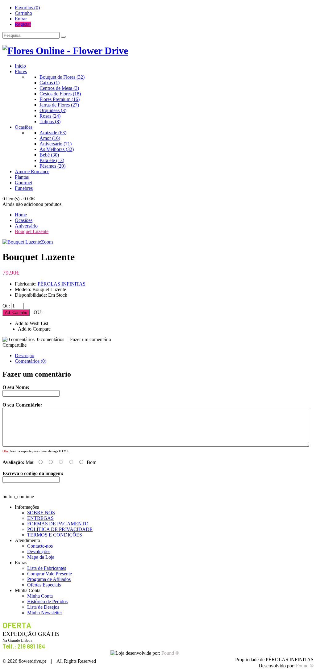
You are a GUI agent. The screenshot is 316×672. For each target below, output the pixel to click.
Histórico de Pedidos (47, 601)
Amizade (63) (53, 132)
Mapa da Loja (40, 557)
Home (21, 214)
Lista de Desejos (43, 607)
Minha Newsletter (44, 612)
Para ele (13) (52, 160)
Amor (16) (50, 138)
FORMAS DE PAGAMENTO (58, 523)
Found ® (305, 665)
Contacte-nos (40, 546)
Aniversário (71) (56, 143)
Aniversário (26, 225)
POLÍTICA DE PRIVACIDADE (60, 529)
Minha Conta (40, 596)
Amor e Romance (32, 171)
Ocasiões (23, 127)
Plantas (22, 177)
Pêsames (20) (52, 166)
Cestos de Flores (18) (60, 93)
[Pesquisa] (63, 37)
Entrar (21, 18)
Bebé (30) (49, 154)
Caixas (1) (50, 82)
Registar (23, 24)
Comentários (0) (30, 361)
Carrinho (23, 13)
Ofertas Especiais (44, 584)
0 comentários (50, 339)
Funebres (24, 188)
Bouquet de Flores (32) (62, 77)
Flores (21, 71)
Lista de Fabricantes (46, 568)
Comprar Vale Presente (49, 573)
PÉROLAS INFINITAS (61, 283)
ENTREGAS (40, 518)
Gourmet (23, 182)
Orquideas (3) (53, 110)
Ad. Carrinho (16, 312)
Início (20, 66)
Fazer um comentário (90, 339)
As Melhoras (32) (57, 149)
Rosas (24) (50, 116)
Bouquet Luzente (31, 231)
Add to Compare (34, 329)
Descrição (24, 355)
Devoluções (38, 551)
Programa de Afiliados (49, 579)
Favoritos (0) (27, 7)
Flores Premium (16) (60, 99)
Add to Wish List (31, 323)
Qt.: (6, 305)
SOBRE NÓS (41, 512)
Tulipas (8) (50, 121)
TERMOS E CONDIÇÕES (54, 534)
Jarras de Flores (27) (59, 104)
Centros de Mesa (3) (59, 88)
